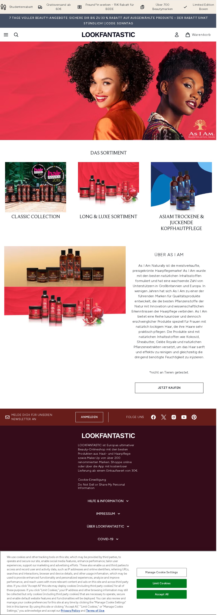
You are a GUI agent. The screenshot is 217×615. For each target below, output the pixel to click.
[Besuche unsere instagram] (174, 417)
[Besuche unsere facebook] (153, 417)
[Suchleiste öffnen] (16, 35)
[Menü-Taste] (5, 35)
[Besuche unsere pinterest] (194, 417)
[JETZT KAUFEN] (65, 322)
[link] (177, 35)
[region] (108, 583)
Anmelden (89, 417)
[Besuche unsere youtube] (184, 417)
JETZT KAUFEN (169, 388)
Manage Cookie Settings (161, 572)
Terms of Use (95, 610)
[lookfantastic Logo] (108, 34)
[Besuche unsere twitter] (164, 417)
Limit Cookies (162, 583)
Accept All (161, 594)
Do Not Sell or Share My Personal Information (101, 486)
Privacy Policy (70, 610)
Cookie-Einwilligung (92, 480)
